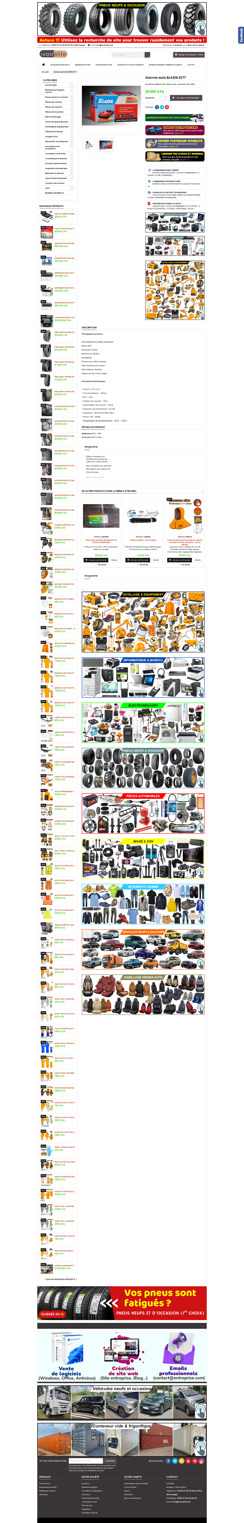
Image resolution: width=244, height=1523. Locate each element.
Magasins (86, 1509)
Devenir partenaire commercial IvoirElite (165, 65)
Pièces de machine (54, 112)
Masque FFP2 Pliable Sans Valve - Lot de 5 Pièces (65, 599)
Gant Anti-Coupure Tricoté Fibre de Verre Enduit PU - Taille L (65, 1206)
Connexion (177, 45)
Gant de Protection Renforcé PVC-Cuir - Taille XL (65, 1162)
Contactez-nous (89, 1501)
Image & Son (51, 136)
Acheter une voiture (104, 65)
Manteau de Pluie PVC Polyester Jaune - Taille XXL (65, 658)
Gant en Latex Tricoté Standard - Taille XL (65, 1117)
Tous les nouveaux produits (61, 1279)
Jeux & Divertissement (56, 178)
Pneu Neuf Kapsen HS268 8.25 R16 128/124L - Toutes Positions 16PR (65, 347)
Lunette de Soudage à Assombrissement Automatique (65, 777)
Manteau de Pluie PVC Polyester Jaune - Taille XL (65, 673)
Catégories (50, 80)
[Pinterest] (167, 107)
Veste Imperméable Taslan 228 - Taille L (65, 791)
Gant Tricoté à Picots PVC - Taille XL (65, 1014)
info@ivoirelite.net (104, 45)
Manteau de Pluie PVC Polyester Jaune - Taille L (65, 703)
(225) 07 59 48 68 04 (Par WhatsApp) (68, 45)
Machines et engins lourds (54, 91)
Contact (191, 65)
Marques (43, 1494)
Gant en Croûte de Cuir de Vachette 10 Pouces (65, 1191)
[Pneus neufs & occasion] (122, 18)
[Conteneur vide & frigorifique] (122, 1438)
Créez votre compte (195, 45)
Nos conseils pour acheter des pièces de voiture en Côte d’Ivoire (99, 469)
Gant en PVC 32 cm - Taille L (65, 1058)
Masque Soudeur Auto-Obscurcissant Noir (65, 569)
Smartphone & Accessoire (52, 147)
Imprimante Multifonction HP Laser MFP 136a (65, 303)
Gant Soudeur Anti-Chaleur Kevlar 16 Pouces (65, 1029)
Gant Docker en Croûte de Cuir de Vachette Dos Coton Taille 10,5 (65, 1177)
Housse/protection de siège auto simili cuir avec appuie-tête (65, 436)
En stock (86, 437)
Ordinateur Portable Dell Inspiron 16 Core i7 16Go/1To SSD (65, 243)
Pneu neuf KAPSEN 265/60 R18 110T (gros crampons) (101, 541)
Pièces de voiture (53, 102)
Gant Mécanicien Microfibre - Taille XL (65, 1088)
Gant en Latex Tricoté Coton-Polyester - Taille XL (65, 1103)
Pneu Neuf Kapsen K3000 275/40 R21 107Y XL (65, 332)
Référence (87, 433)
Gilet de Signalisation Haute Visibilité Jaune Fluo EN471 (65, 910)
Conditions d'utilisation (92, 1490)
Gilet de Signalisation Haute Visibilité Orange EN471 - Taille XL (65, 895)
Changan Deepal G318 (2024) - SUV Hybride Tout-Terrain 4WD (65, 317)
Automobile (51, 85)
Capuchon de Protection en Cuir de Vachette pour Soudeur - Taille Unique (184, 542)
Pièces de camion (53, 107)
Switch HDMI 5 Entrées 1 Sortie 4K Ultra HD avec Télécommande (65, 214)
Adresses (128, 1494)
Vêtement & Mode (54, 131)
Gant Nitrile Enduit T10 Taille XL (65, 1251)
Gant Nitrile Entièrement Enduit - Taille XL (65, 1073)
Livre (47, 188)
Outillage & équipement (57, 126)
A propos (86, 1494)
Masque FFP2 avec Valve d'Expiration (65, 614)
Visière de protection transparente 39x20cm (65, 525)
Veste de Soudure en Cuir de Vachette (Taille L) (65, 643)
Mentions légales (89, 1487)
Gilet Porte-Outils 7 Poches (65, 851)
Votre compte (133, 1476)
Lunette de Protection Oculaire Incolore (65, 717)
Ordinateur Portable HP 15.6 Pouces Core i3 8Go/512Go (65, 258)
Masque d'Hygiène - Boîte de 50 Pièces (65, 629)
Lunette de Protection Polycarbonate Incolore (65, 732)
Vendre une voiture (82, 65)
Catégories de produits (60, 65)
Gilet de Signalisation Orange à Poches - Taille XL (65, 880)
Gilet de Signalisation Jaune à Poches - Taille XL (65, 866)
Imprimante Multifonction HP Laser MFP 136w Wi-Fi (65, 273)
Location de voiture (54, 183)
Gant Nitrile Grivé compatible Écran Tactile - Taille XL (65, 954)
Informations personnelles (136, 1483)
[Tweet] (162, 107)
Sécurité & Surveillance (56, 141)
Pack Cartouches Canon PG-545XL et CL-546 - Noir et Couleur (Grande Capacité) (65, 229)
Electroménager (53, 116)
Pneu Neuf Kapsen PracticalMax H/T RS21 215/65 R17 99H (65, 392)
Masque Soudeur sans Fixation (65, 540)
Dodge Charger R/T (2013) (65, 1266)
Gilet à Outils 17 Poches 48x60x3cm (65, 836)
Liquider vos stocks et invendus (130, 65)
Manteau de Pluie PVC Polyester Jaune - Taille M (65, 688)
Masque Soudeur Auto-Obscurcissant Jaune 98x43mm (65, 584)
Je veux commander (185, 97)
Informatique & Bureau (56, 121)
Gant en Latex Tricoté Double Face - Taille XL (65, 1132)
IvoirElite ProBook (89, 1512)
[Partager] (157, 107)
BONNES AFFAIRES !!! (54, 193)
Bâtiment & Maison (54, 173)
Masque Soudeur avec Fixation (65, 554)
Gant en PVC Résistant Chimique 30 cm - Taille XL (65, 1043)
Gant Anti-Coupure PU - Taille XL (65, 999)
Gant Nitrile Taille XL (65, 1236)
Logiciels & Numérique (56, 168)
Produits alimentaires (56, 163)
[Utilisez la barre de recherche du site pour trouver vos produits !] (122, 39)
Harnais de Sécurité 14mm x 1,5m (65, 821)
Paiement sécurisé (90, 1498)
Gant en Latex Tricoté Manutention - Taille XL (65, 984)
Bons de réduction (132, 1498)
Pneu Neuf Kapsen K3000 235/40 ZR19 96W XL (65, 362)
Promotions (44, 1483)
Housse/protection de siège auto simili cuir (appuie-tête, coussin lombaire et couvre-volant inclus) (65, 406)
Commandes (130, 1487)
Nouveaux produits (51, 206)
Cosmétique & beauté (56, 158)
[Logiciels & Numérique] (122, 1355)
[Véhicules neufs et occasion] (122, 1401)
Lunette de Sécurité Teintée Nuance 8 (65, 747)
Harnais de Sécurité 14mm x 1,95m (65, 806)
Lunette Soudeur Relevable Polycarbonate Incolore (65, 762)
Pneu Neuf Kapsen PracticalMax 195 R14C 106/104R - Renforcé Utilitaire (65, 377)
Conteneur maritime (55, 153)
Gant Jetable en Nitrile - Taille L (65, 1147)
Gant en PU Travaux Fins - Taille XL (65, 940)
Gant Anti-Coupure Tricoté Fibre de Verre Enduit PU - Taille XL (65, 1221)
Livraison (86, 1483)
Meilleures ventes (47, 1490)
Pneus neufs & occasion (56, 97)
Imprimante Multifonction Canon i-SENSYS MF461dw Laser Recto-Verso (65, 288)
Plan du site (87, 1505)
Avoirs (127, 1490)
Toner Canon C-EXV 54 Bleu (143, 540)
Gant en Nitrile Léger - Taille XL (65, 969)
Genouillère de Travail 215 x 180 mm (65, 925)
